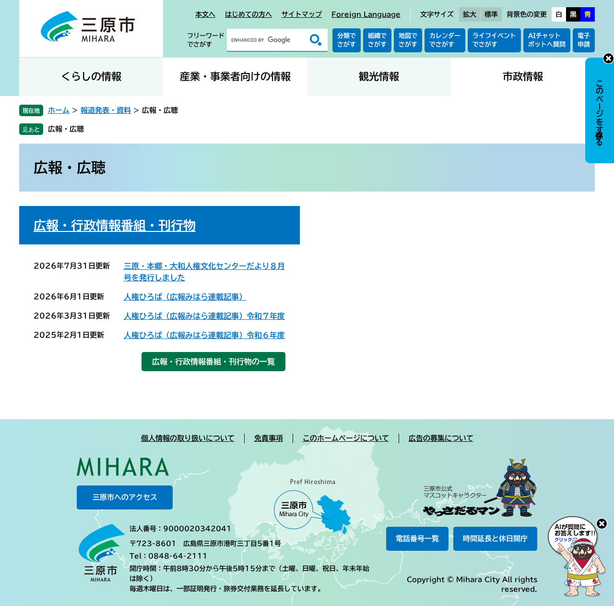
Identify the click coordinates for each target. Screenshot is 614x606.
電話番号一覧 (417, 538)
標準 (491, 14)
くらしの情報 (91, 77)
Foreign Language (366, 14)
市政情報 (523, 77)
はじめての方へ (248, 14)
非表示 (608, 58)
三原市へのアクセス (125, 497)
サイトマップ (302, 14)
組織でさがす (377, 40)
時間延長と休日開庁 (495, 538)
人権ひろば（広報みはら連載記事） (185, 297)
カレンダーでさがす (444, 40)
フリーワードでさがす (205, 40)
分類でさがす (346, 40)
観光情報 (379, 77)
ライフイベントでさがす (494, 40)
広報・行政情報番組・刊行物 (115, 225)
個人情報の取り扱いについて (188, 438)
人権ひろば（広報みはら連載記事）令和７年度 (204, 316)
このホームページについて (346, 438)
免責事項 (268, 438)
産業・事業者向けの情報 (235, 77)
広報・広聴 (66, 129)
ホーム (59, 110)
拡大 (469, 14)
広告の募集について (441, 438)
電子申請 (584, 40)
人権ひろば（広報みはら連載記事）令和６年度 (204, 335)
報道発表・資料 (106, 110)
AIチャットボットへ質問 (547, 40)
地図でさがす (408, 40)
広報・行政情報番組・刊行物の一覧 (213, 361)
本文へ (205, 14)
